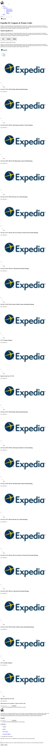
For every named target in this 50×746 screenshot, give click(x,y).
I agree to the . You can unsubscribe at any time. (14, 707)
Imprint (4, 729)
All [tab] (3, 53)
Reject (2, 744)
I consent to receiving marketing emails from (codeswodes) (13, 721)
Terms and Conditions (6, 734)
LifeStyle (8, 13)
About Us (4, 726)
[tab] (2, 39)
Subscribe (14, 705)
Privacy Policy (10, 707)
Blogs (4, 14)
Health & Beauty (9, 11)
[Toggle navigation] (8, 4)
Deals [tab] (4, 55)
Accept (5, 744)
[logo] (4, 4)
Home (4, 6)
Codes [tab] (4, 54)
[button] (26, 7)
